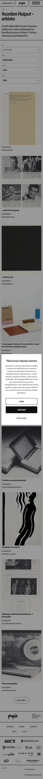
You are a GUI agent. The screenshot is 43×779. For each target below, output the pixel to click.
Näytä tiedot (21, 418)
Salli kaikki (21, 409)
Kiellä (21, 401)
